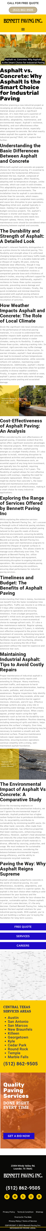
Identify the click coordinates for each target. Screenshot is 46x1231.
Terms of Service (29, 1221)
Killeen (13, 1033)
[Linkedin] (39, 1196)
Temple (14, 1053)
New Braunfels (20, 1029)
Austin (13, 1018)
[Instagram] (31, 1196)
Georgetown (18, 1037)
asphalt (15, 167)
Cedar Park (17, 1045)
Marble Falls (18, 1057)
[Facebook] (15, 1196)
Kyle (11, 1041)
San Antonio (18, 1021)
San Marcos (18, 1025)
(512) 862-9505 (20, 1063)
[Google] (7, 1196)
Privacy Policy (9, 1212)
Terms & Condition (25, 1212)
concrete (4, 285)
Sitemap (39, 1212)
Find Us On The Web (23, 1217)
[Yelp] (23, 1196)
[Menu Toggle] (23, 29)
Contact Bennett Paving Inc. (23, 906)
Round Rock (18, 1049)
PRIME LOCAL (29, 1228)
